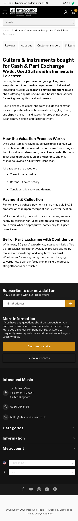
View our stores (39, 358)
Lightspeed (66, 510)
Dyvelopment (45, 513)
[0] (73, 12)
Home (6, 30)
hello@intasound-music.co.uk (28, 417)
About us (26, 45)
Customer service (39, 346)
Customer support (48, 45)
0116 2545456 (19, 407)
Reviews (10, 45)
